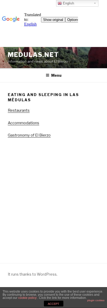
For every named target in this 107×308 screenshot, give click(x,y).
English (68, 3)
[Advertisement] (53, 198)
